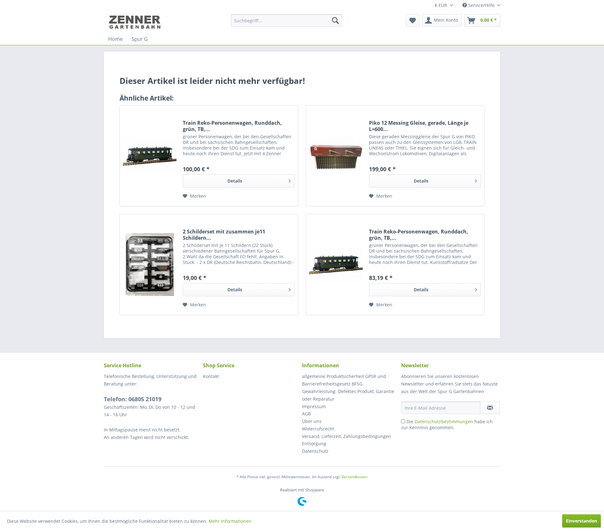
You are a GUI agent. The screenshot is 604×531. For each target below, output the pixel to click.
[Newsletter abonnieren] (490, 408)
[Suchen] (335, 20)
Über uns (312, 421)
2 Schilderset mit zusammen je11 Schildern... (224, 234)
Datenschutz (315, 451)
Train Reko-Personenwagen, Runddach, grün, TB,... (232, 126)
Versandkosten (354, 476)
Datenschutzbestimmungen (444, 421)
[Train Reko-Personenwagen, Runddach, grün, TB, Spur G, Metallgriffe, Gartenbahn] (336, 265)
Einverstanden (581, 521)
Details (234, 181)
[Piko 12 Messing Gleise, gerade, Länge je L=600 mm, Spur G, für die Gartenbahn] (336, 156)
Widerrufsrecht (318, 429)
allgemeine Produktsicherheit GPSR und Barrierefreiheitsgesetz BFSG (344, 380)
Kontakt (211, 376)
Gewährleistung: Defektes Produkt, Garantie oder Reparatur (348, 395)
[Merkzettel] (412, 20)
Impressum (314, 406)
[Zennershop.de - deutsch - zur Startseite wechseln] (135, 22)
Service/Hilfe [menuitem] (481, 5)
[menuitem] (286, 20)
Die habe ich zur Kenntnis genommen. (447, 424)
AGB (306, 414)
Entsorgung (314, 443)
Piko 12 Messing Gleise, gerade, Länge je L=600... (418, 126)
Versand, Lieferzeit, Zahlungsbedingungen (346, 436)
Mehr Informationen (230, 521)
